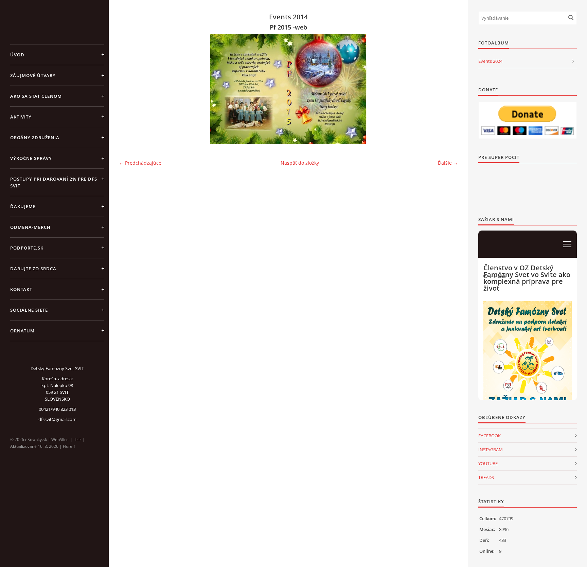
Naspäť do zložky (300, 163)
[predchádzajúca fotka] (130, 89)
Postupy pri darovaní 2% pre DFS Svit (53, 182)
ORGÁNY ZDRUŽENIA (34, 137)
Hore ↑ (69, 446)
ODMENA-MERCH (30, 227)
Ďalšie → (448, 163)
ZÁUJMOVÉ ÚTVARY (33, 75)
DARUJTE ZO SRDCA (33, 269)
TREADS (486, 477)
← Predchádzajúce (140, 163)
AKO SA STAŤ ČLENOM (36, 96)
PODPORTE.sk (26, 248)
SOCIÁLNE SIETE (29, 310)
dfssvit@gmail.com (57, 419)
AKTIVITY (21, 117)
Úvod (17, 55)
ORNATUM (22, 331)
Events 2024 (490, 61)
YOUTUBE (488, 463)
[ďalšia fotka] (447, 89)
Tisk (78, 439)
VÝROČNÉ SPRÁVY (31, 158)
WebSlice (60, 439)
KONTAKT (21, 289)
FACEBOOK (489, 436)
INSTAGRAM (490, 449)
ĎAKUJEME (23, 206)
